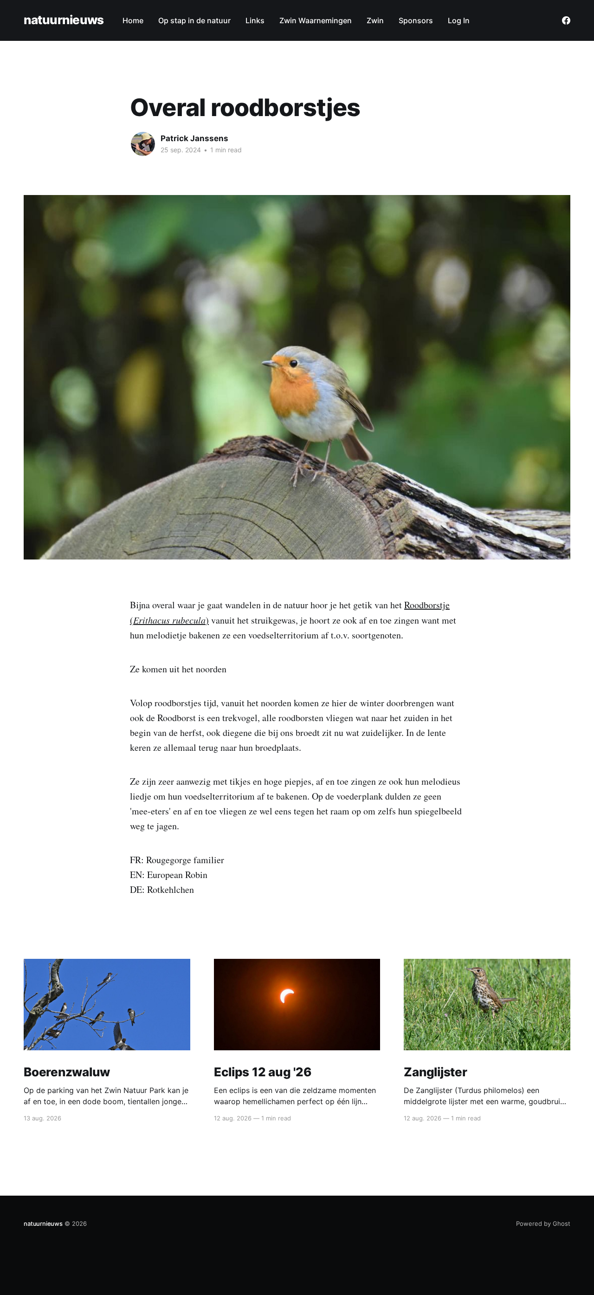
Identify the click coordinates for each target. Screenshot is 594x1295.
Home (133, 20)
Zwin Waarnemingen (315, 20)
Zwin (375, 20)
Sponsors (416, 20)
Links (255, 20)
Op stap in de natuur (194, 20)
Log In (459, 20)
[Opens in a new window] (566, 20)
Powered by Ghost (543, 1223)
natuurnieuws (64, 20)
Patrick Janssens (194, 138)
